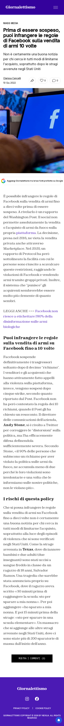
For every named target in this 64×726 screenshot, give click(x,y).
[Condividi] (32, 80)
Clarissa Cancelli (12, 78)
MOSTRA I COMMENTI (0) (32, 658)
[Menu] (55, 7)
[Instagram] (27, 699)
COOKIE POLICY (43, 708)
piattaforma (26, 233)
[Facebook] (37, 699)
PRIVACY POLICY (21, 708)
